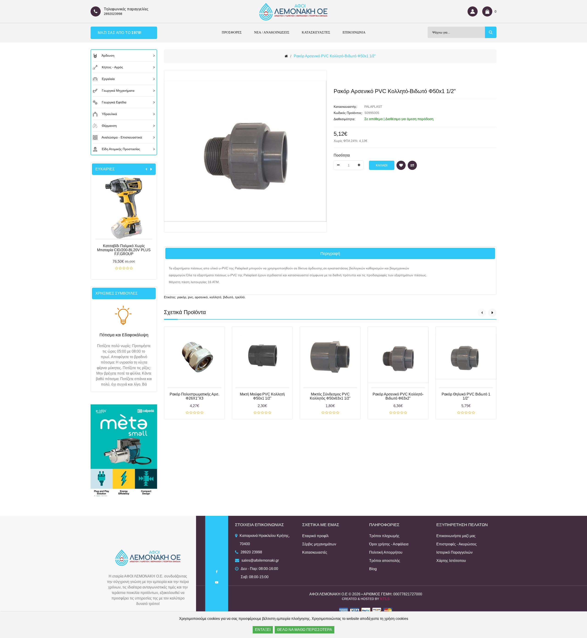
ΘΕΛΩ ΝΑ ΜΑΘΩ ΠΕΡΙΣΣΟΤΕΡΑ (304, 630)
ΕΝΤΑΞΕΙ (263, 630)
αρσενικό (201, 297)
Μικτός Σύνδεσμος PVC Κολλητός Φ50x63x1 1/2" (330, 396)
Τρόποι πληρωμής (384, 536)
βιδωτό (228, 297)
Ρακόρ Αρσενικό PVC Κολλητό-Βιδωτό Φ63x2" (398, 396)
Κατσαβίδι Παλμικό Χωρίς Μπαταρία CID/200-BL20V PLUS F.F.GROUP (124, 250)
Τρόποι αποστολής (384, 561)
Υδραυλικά (109, 114)
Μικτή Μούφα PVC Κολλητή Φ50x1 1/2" (262, 396)
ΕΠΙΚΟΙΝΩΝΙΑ (354, 32)
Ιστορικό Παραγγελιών (454, 552)
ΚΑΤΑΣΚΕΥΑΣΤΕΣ (316, 32)
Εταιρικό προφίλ (315, 536)
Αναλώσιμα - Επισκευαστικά (121, 137)
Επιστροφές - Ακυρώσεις (456, 544)
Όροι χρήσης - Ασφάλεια (388, 544)
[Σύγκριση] (412, 165)
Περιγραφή (330, 253)
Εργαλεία (108, 79)
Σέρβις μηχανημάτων (319, 544)
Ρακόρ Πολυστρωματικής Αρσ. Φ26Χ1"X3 (194, 396)
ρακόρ (181, 297)
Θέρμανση (109, 125)
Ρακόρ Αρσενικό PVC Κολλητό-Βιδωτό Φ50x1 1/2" (335, 56)
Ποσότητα (342, 155)
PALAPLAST (373, 106)
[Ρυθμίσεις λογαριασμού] (474, 11)
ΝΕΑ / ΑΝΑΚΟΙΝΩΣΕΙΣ (271, 32)
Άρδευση (107, 55)
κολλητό (215, 297)
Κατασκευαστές (314, 552)
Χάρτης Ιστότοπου (451, 561)
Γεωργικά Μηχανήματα (117, 90)
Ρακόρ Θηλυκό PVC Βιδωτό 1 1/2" (466, 396)
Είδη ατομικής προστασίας (120, 149)
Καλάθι (124, 268)
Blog (373, 569)
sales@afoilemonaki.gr (260, 560)
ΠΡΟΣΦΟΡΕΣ (232, 32)
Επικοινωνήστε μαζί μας (456, 536)
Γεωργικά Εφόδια (113, 102)
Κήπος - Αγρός (112, 67)
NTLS (385, 599)
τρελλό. (240, 297)
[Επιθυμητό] (401, 165)
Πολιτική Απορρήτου (385, 552)
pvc (190, 297)
